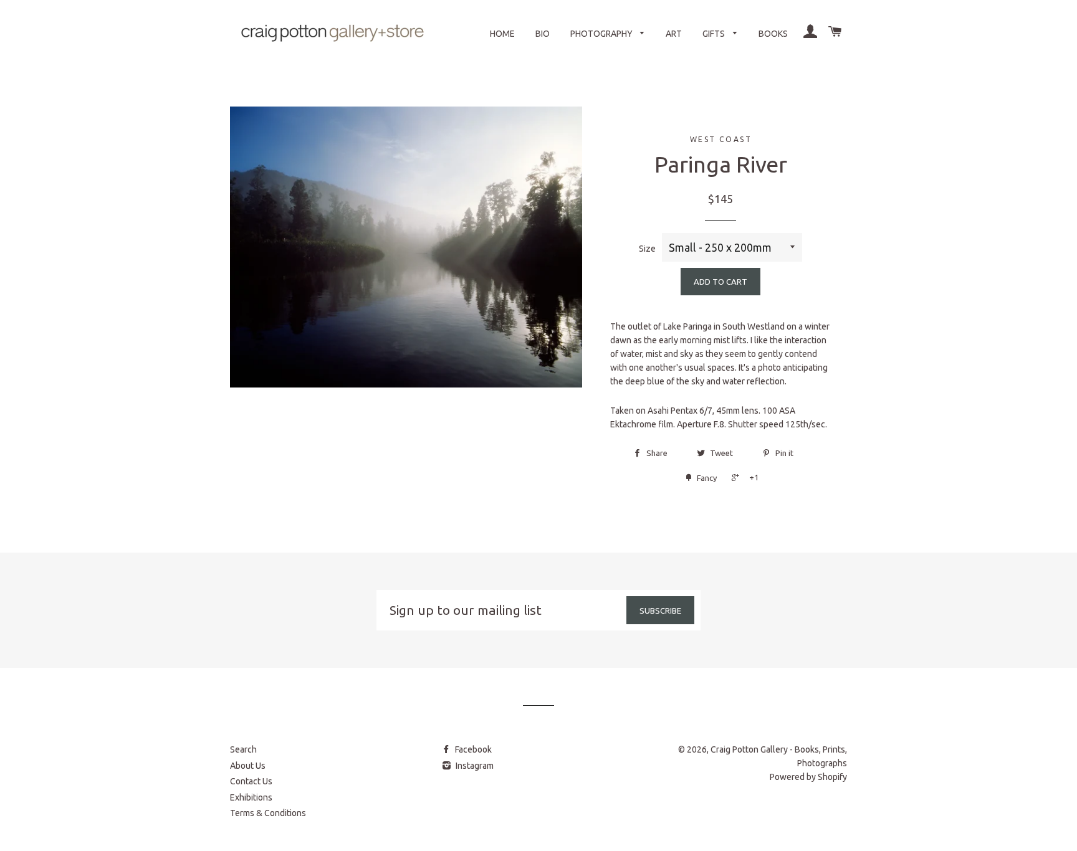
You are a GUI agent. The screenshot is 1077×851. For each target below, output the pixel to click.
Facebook (472, 749)
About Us (248, 766)
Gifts (714, 34)
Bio (542, 34)
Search (243, 749)
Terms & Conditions (268, 813)
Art (674, 34)
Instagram (474, 766)
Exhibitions (251, 797)
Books (773, 34)
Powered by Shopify (808, 777)
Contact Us (251, 781)
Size (647, 249)
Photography (602, 34)
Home (502, 34)
